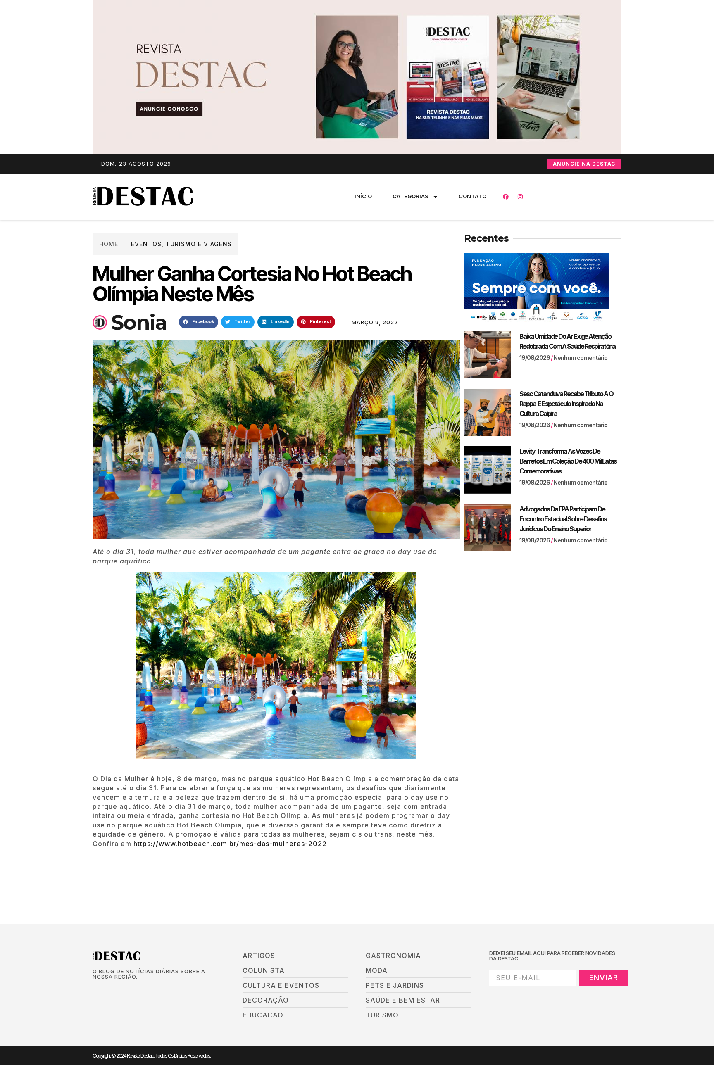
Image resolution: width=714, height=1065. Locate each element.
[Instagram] (520, 196)
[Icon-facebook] (95, 991)
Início (363, 196)
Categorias (410, 196)
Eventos (146, 243)
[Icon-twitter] (109, 991)
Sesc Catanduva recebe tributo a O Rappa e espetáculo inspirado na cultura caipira (566, 404)
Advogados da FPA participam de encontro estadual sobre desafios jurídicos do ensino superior (563, 519)
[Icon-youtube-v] (137, 991)
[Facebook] (506, 196)
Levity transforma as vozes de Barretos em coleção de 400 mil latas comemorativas (567, 461)
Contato (472, 196)
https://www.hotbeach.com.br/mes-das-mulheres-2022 (230, 843)
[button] (198, 322)
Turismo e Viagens (199, 243)
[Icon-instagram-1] (123, 991)
